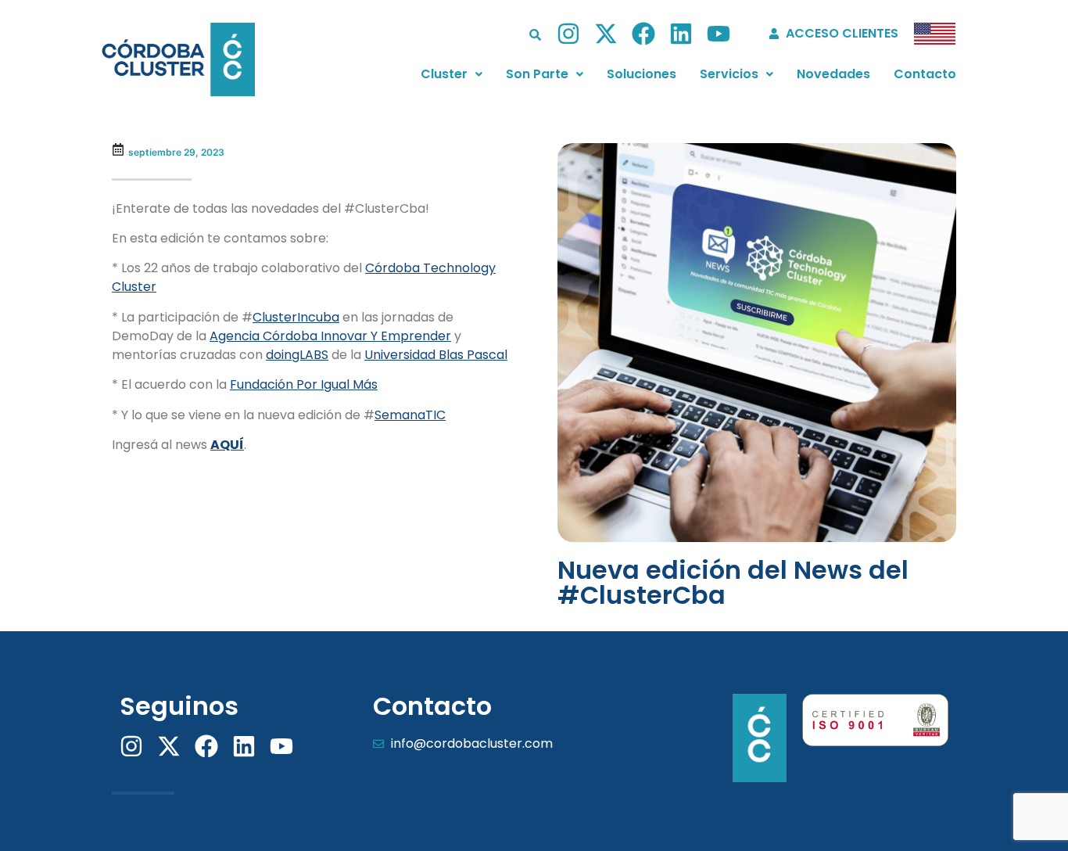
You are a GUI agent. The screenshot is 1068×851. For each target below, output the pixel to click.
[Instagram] (568, 33)
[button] (451, 74)
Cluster (444, 74)
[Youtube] (718, 33)
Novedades (833, 74)
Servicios (729, 74)
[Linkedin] (681, 33)
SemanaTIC (410, 415)
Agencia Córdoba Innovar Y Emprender (330, 336)
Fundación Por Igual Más (304, 384)
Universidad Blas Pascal (435, 355)
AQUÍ (227, 445)
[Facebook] (643, 33)
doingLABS (297, 355)
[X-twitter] (606, 33)
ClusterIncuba (296, 317)
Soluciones (641, 74)
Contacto (925, 74)
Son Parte (537, 74)
